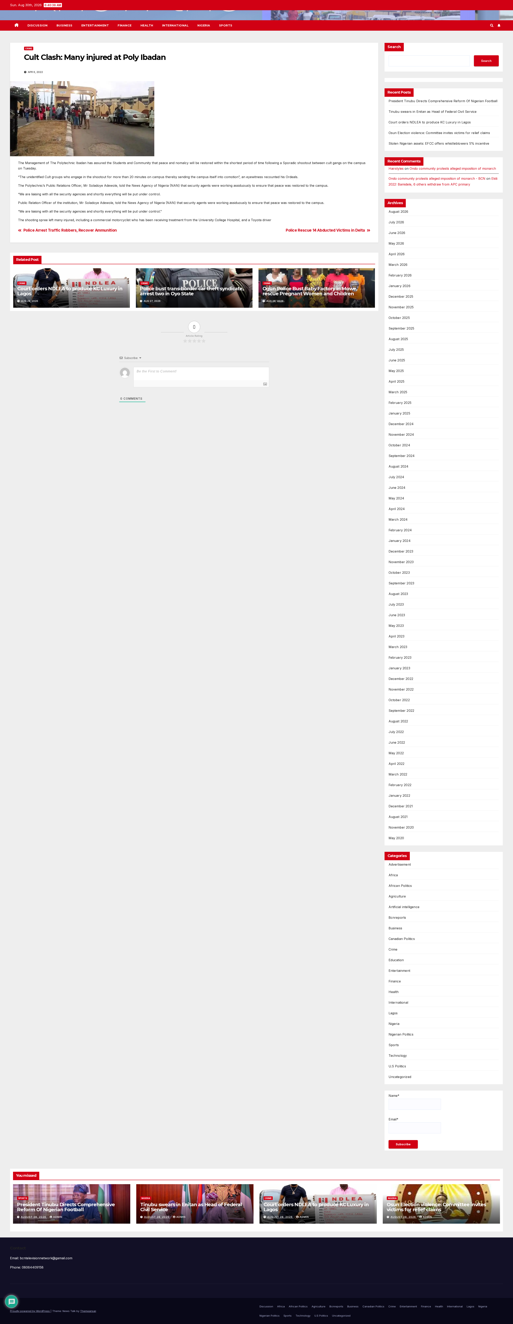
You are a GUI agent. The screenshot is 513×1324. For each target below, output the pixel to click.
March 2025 (398, 392)
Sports (225, 25)
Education (396, 960)
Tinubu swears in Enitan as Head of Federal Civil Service (433, 112)
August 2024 (399, 466)
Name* (394, 1096)
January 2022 (399, 796)
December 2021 (401, 806)
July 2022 (396, 732)
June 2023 (397, 615)
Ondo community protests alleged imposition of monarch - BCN (437, 178)
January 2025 (399, 413)
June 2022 (397, 742)
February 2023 (400, 657)
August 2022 (398, 721)
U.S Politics (397, 1066)
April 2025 (397, 381)
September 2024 (402, 456)
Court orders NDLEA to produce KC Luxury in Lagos (69, 291)
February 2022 (400, 785)
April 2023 (397, 636)
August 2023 (398, 594)
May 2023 (396, 626)
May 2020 (396, 838)
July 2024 (396, 477)
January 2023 (399, 668)
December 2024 (401, 424)
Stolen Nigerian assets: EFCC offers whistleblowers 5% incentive (439, 143)
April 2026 (397, 254)
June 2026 (397, 233)
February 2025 (400, 403)
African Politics (400, 886)
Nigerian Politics (401, 1034)
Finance (125, 25)
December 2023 (401, 551)
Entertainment (95, 25)
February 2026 (400, 275)
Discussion (37, 25)
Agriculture (397, 896)
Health (146, 25)
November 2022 (401, 689)
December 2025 (401, 296)
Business (65, 25)
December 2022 (401, 679)
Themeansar (88, 1311)
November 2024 (401, 435)
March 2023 (398, 647)
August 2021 (398, 817)
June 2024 (397, 488)
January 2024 (400, 541)
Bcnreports (397, 918)
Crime (28, 48)
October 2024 (399, 445)
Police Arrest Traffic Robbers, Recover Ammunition (70, 230)
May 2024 (396, 498)
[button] (491, 25)
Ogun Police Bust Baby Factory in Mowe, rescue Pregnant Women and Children (310, 291)
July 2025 (396, 350)
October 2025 (399, 318)
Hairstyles (396, 168)
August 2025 (398, 339)
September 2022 (401, 711)
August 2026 (398, 212)
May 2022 (396, 753)
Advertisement (400, 864)
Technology (398, 1056)
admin (57, 1216)
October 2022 (399, 700)
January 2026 (399, 286)
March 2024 (398, 519)
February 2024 (400, 530)
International (175, 25)
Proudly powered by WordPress (30, 1311)
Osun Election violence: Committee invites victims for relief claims (439, 133)
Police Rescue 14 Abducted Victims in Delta (325, 230)
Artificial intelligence (404, 907)
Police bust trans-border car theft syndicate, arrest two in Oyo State (192, 291)
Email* (393, 1119)
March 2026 (398, 265)
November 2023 (401, 562)
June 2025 (397, 360)
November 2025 (401, 307)
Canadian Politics (402, 939)
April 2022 (397, 764)
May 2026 (396, 243)
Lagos (393, 1013)
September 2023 (401, 583)
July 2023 (396, 604)
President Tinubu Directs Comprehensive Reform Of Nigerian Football (443, 101)
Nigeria (203, 25)
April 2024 (397, 509)
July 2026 (396, 222)
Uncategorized (400, 1077)
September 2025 (401, 328)
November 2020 (401, 827)
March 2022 (398, 774)
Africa (393, 875)
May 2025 (396, 371)
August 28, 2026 (34, 1216)
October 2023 (399, 573)
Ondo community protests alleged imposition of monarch (453, 168)
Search (394, 47)
